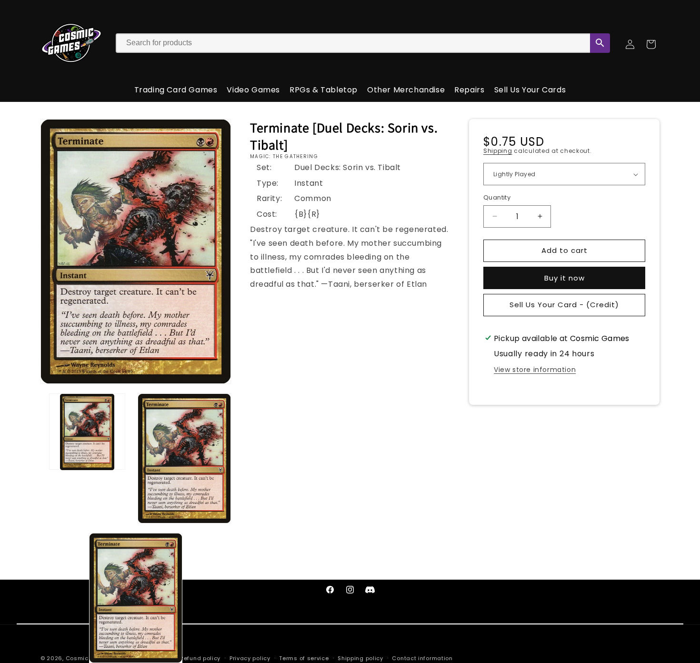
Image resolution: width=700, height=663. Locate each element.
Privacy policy (250, 658)
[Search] (600, 43)
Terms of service (304, 658)
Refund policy (200, 658)
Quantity (496, 197)
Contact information (422, 658)
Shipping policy (360, 658)
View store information (535, 369)
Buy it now (564, 278)
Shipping (497, 151)
